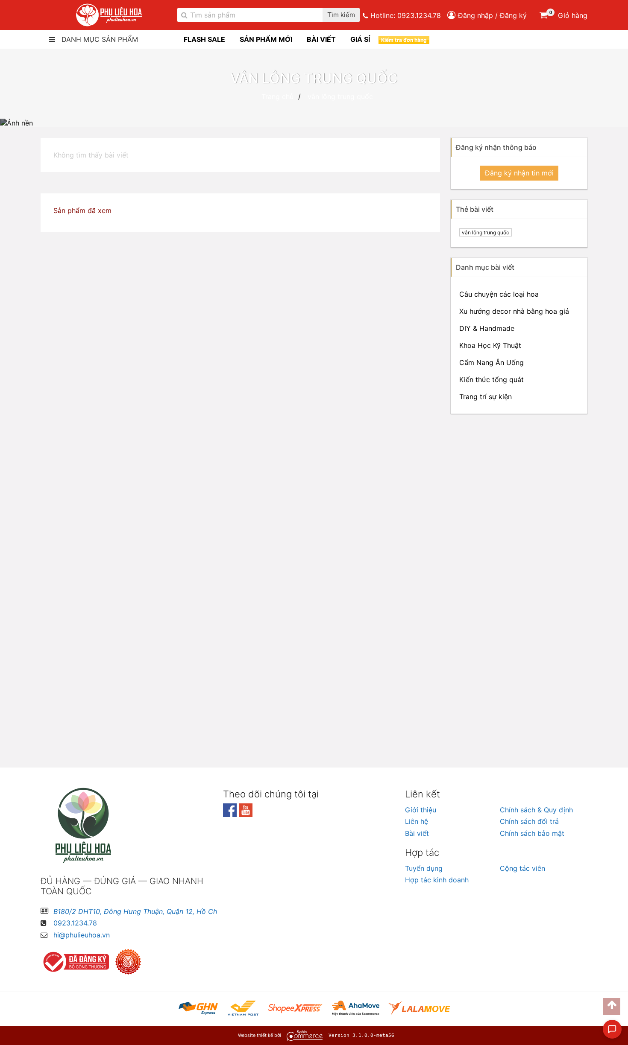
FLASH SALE (204, 39)
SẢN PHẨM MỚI (266, 39)
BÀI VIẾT (321, 39)
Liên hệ (416, 821)
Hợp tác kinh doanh (437, 880)
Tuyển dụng (424, 868)
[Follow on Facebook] (231, 814)
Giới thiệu (420, 810)
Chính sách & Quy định (536, 810)
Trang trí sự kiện (485, 396)
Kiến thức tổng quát (491, 379)
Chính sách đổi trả (529, 821)
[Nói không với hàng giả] (130, 962)
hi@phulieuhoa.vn (81, 935)
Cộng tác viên (522, 868)
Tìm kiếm (341, 15)
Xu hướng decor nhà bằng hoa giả (514, 311)
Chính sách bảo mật (532, 833)
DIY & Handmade (486, 328)
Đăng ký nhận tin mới (519, 173)
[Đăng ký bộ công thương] (77, 962)
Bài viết (417, 833)
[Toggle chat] (612, 1029)
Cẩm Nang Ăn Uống (491, 362)
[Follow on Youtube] (245, 814)
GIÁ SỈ (360, 39)
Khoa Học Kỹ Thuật (490, 345)
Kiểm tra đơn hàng (404, 40)
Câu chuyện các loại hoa (499, 294)
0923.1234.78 (419, 15)
